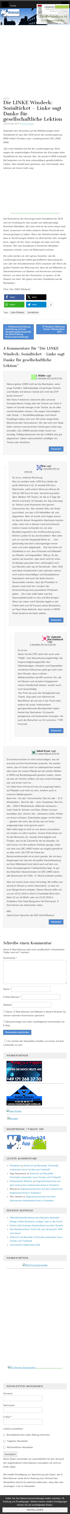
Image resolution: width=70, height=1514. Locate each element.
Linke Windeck (17, 312)
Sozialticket (32, 312)
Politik (6, 98)
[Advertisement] (35, 60)
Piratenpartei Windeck (21, 1181)
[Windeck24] (35, 16)
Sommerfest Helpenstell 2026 (25, 1244)
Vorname (8, 1393)
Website (7, 1004)
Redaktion (15, 1165)
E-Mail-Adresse (12, 997)
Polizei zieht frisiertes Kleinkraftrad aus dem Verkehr (36, 1225)
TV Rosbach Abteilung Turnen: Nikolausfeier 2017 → (53, 329)
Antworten (56, 449)
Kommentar (10, 958)
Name (7, 989)
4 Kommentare (27, 123)
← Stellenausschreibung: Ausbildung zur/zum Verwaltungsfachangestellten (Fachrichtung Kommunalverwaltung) (18, 331)
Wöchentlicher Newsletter (19, 1447)
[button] (14, 297)
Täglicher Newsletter (17, 1441)
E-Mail (7, 1417)
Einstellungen (35, 1510)
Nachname (8, 1405)
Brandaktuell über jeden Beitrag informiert (28, 1434)
